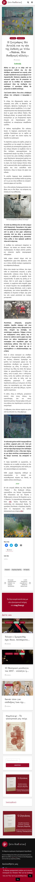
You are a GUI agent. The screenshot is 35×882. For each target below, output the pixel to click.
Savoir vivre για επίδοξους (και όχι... (15, 700)
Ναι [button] (30, 876)
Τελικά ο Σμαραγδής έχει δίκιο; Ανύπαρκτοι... (17, 638)
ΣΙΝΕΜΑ (22, 622)
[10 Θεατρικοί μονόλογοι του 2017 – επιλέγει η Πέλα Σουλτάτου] (17, 657)
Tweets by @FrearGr (11, 802)
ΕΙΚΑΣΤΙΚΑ (13, 38)
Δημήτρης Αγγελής (16, 569)
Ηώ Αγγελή (26, 569)
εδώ (10, 501)
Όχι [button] (18, 879)
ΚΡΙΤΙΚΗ (16, 622)
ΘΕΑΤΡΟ (16, 653)
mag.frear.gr (19, 605)
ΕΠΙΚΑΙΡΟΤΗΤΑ (21, 38)
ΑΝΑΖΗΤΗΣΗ (17, 765)
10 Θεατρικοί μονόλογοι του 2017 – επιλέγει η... (17, 669)
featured (7, 569)
